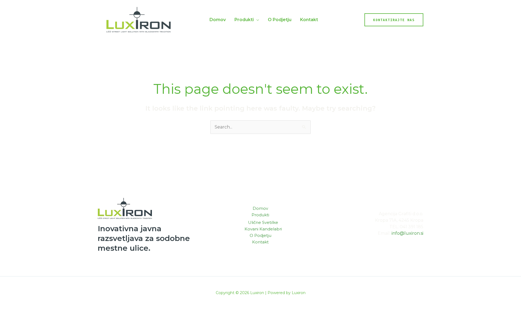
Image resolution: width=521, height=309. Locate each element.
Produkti (244, 19)
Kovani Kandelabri (263, 228)
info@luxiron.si (407, 233)
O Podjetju (279, 19)
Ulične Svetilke (263, 222)
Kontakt (309, 19)
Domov (217, 19)
